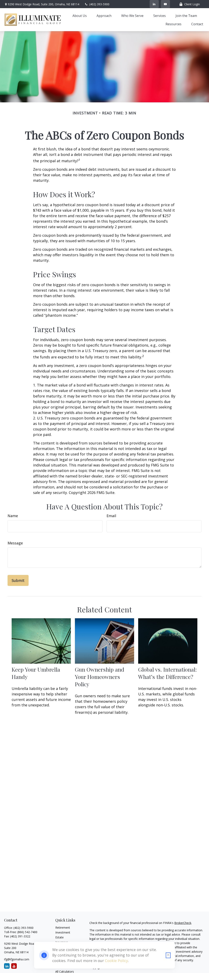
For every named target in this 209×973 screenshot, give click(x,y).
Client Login (192, 4)
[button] (80, 15)
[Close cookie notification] (168, 955)
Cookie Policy (116, 960)
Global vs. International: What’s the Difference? (167, 673)
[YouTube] (165, 4)
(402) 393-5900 (99, 4)
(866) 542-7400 (27, 932)
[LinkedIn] (154, 4)
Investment (62, 932)
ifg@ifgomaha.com (16, 959)
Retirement (62, 927)
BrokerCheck (182, 923)
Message (15, 543)
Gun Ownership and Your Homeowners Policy (99, 677)
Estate (59, 937)
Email (111, 515)
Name (13, 515)
